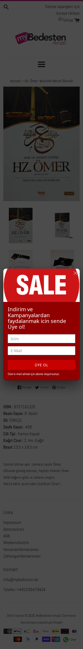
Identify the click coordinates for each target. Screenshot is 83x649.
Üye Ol (41, 365)
